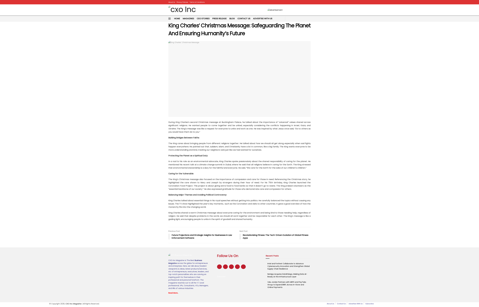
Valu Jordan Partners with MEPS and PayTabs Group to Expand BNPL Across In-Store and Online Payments (286, 285)
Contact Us (244, 18)
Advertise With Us (262, 18)
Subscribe (221, 276)
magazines (188, 18)
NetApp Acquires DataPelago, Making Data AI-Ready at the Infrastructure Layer (287, 275)
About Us (171, 2)
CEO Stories (203, 18)
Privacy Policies (182, 2)
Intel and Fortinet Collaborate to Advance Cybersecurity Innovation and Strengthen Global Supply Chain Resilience (288, 266)
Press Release (219, 18)
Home (177, 18)
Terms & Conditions (197, 2)
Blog (232, 18)
